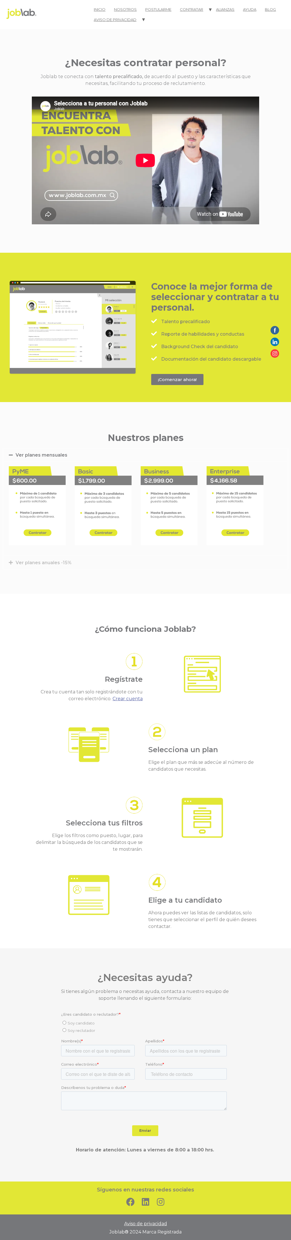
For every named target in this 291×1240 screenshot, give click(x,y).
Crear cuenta (128, 698)
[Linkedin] (145, 1202)
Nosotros (125, 9)
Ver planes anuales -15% (44, 562)
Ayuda (249, 9)
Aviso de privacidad (115, 19)
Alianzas (225, 9)
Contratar (191, 9)
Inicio (99, 9)
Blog (270, 9)
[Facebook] (130, 1202)
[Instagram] (160, 1202)
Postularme (158, 9)
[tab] (145, 455)
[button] (177, 379)
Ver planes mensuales (41, 455)
